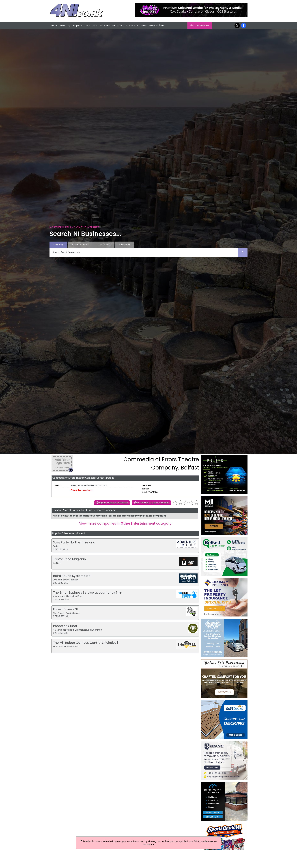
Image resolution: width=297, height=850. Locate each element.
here (202, 841)
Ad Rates (105, 25)
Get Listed (117, 25)
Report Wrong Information (113, 502)
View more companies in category (125, 523)
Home (54, 25)
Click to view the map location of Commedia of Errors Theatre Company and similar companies (109, 515)
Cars (87, 25)
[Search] (243, 252)
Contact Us (132, 25)
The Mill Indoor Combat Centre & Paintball (85, 642)
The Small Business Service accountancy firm (87, 592)
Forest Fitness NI (65, 609)
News (144, 25)
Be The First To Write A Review (152, 502)
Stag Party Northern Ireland (74, 542)
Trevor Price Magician (69, 559)
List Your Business (199, 25)
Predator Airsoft (65, 626)
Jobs (95, 25)
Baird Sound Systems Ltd (71, 576)
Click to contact (82, 490)
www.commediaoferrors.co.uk (89, 485)
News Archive (156, 25)
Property (77, 25)
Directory (65, 25)
